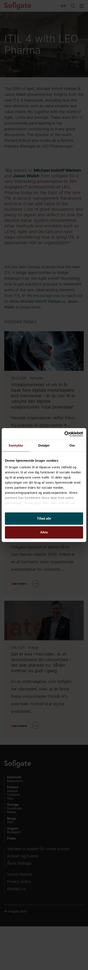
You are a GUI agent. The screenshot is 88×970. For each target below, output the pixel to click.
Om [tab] (72, 445)
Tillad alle (44, 518)
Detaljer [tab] (44, 445)
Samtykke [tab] (16, 445)
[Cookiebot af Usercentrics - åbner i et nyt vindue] (64, 434)
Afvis (44, 532)
